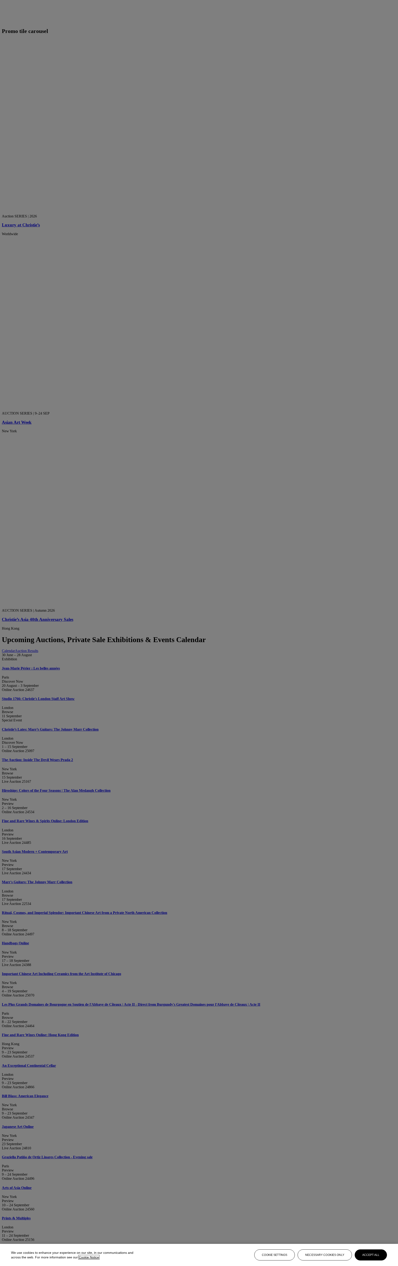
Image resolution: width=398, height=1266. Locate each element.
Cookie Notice (89, 1257)
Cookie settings (274, 1255)
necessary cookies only (324, 1255)
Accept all (370, 1255)
